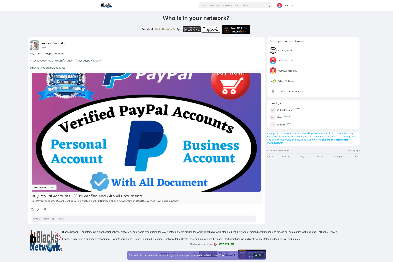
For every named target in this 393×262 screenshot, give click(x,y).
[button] (235, 5)
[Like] (38, 209)
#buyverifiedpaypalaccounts (47, 67)
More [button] (355, 156)
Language (355, 150)
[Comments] (38, 209)
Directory (286, 156)
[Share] (44, 209)
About (270, 156)
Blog (302, 156)
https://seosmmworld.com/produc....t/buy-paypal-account (66, 60)
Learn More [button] (218, 255)
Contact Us (318, 156)
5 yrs (43, 47)
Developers (338, 156)
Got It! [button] (258, 255)
